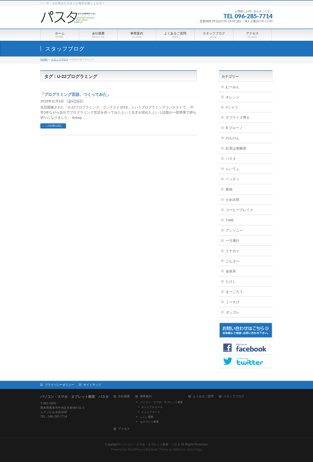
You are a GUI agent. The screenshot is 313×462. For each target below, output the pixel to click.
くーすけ (232, 302)
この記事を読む (53, 125)
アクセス (124, 428)
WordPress (135, 449)
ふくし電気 (146, 416)
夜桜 (229, 189)
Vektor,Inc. (179, 449)
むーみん (232, 87)
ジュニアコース (150, 411)
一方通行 (232, 241)
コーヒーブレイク (239, 210)
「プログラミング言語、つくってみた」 (75, 94)
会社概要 (124, 396)
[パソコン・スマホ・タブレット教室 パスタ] (68, 19)
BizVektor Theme (157, 449)
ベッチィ (232, 179)
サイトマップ (92, 385)
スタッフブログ (234, 396)
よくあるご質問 (203, 396)
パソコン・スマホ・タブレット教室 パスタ (151, 444)
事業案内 (146, 396)
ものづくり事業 (149, 421)
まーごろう (75, 101)
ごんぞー (232, 261)
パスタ (231, 159)
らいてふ (232, 169)
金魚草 (231, 271)
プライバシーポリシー (59, 385)
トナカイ (232, 251)
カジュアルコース (152, 407)
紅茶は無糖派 (236, 148)
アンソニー (234, 230)
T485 (230, 220)
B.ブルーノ (234, 128)
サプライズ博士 (238, 117)
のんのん (232, 138)
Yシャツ (232, 107)
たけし (231, 281)
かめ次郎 (232, 200)
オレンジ (232, 97)
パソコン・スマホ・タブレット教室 (161, 402)
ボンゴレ (232, 312)
